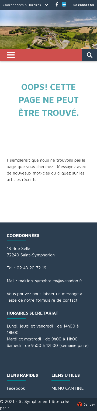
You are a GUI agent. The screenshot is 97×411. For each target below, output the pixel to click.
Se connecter (83, 5)
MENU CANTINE (67, 388)
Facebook (16, 388)
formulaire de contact (57, 300)
